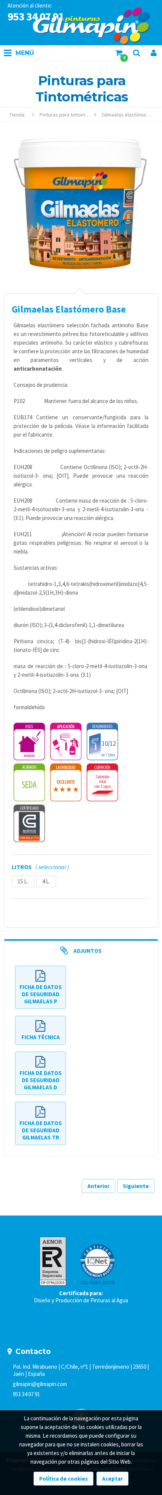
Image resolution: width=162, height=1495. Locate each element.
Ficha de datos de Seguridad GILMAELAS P (41, 994)
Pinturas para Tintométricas (68, 114)
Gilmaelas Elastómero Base (130, 114)
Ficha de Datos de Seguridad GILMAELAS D (41, 1080)
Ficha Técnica (40, 1037)
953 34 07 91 (26, 1394)
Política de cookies (63, 1478)
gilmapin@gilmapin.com (40, 1384)
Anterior (98, 1186)
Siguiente (136, 1186)
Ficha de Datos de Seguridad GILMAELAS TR (41, 1130)
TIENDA (16, 114)
